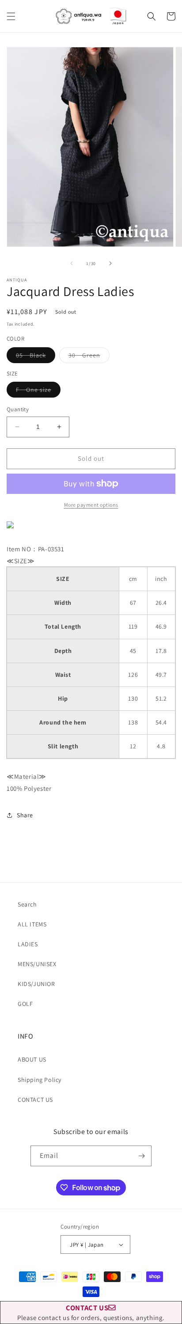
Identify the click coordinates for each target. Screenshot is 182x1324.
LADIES (28, 944)
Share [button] (25, 815)
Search (27, 904)
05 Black (35, 357)
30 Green (89, 357)
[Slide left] (71, 263)
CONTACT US (35, 1100)
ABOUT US (32, 1059)
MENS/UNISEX (37, 964)
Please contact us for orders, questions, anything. (91, 1312)
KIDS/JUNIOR (36, 984)
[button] (11, 16)
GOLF (25, 1004)
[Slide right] (110, 263)
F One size (38, 391)
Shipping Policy (39, 1080)
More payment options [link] (91, 504)
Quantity (18, 409)
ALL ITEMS (32, 924)
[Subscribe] (141, 1156)
